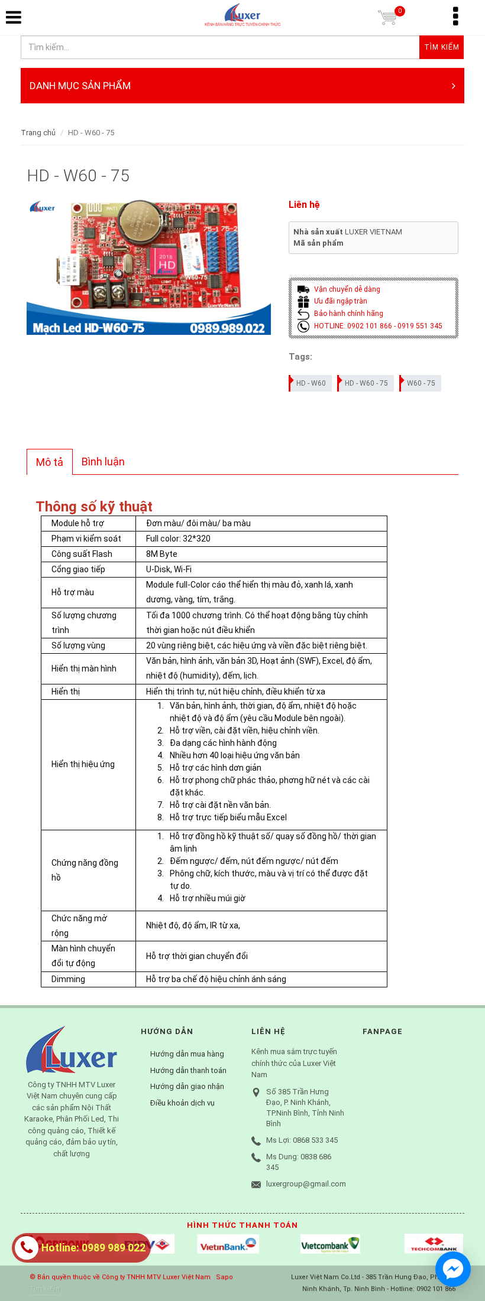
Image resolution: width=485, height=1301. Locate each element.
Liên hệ (304, 204)
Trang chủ (38, 132)
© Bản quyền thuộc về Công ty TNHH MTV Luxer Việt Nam (120, 1277)
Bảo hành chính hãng (347, 313)
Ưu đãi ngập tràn (339, 301)
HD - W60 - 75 (366, 383)
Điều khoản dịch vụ (182, 1102)
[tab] (50, 462)
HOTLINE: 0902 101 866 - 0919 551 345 (377, 326)
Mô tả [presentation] (49, 462)
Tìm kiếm (45, 1289)
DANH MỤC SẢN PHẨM (80, 86)
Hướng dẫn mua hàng (187, 1053)
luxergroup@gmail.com (306, 1183)
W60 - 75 (421, 383)
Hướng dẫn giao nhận (187, 1086)
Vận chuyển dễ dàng (346, 289)
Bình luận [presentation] (103, 461)
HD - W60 (311, 383)
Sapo (224, 1277)
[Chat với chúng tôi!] (453, 1269)
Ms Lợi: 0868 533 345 (302, 1140)
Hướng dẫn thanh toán (188, 1070)
